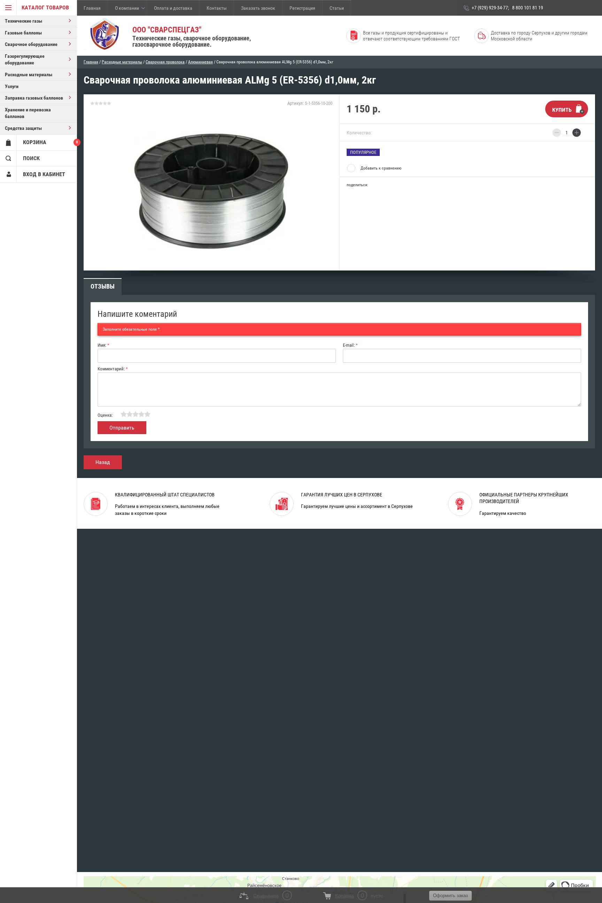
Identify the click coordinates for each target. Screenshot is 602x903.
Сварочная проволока (165, 62)
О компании (127, 8)
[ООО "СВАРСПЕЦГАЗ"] (104, 35)
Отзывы (103, 286)
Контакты (217, 8)
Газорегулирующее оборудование (25, 59)
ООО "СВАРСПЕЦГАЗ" (166, 29)
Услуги (11, 86)
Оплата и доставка (173, 8)
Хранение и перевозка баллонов (28, 113)
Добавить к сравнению (381, 168)
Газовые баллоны (23, 33)
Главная (92, 8)
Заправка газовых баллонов (34, 98)
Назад (102, 462)
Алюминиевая (200, 62)
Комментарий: (113, 368)
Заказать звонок (258, 8)
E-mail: (350, 345)
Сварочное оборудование (31, 44)
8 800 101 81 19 (527, 7)
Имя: (103, 345)
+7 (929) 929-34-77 (490, 7)
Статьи (337, 8)
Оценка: (105, 415)
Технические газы (23, 21)
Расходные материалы (28, 74)
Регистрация (302, 8)
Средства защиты (23, 128)
